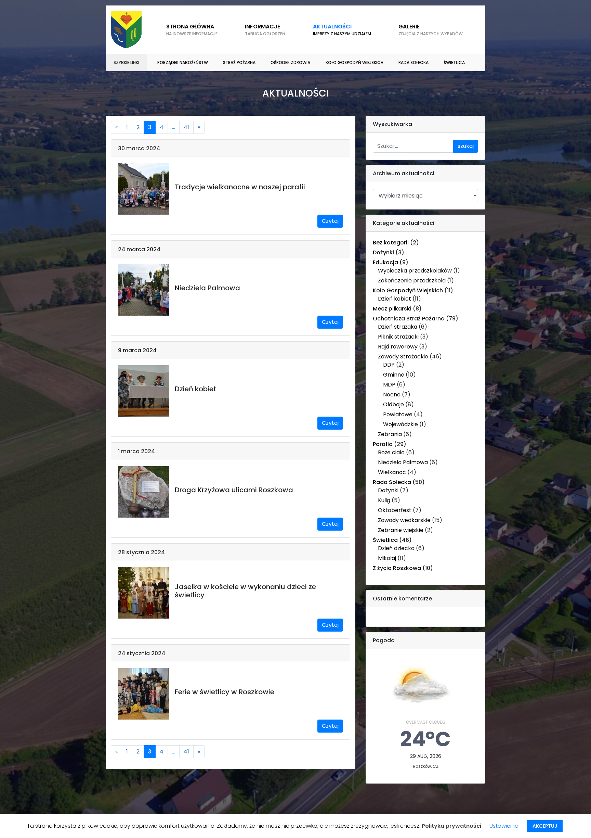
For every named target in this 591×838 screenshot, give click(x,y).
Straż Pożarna (239, 62)
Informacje (265, 30)
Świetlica (454, 62)
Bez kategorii (391, 242)
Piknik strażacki (398, 337)
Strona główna (192, 30)
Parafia (383, 444)
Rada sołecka (413, 62)
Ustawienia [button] (503, 826)
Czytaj (330, 221)
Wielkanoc (392, 472)
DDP (389, 365)
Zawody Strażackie (403, 356)
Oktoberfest (394, 510)
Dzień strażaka (397, 327)
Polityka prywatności (451, 826)
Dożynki (383, 252)
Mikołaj (387, 558)
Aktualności (342, 30)
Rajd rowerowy (398, 347)
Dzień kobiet (394, 299)
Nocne (391, 394)
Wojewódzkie (400, 424)
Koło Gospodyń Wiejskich (408, 290)
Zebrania (390, 434)
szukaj (466, 146)
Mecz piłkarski (392, 309)
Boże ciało (391, 452)
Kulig (384, 500)
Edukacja (385, 262)
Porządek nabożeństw (182, 62)
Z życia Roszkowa (397, 568)
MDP (389, 385)
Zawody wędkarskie (404, 520)
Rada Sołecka (392, 482)
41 (186, 127)
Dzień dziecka (396, 548)
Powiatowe (397, 414)
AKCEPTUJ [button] (545, 826)
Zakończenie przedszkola (412, 280)
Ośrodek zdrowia (290, 62)
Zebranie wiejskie (400, 530)
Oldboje (393, 404)
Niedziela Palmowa (403, 462)
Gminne (393, 375)
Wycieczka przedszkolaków (415, 271)
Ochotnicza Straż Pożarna (409, 318)
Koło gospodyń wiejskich (354, 62)
